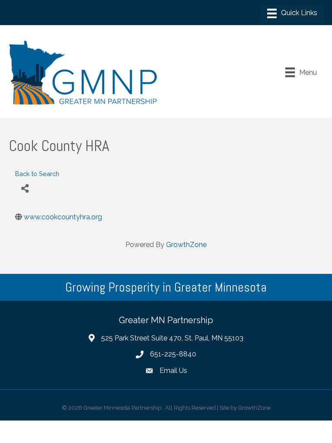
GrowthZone (186, 245)
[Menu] (292, 13)
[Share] (25, 188)
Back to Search (37, 173)
